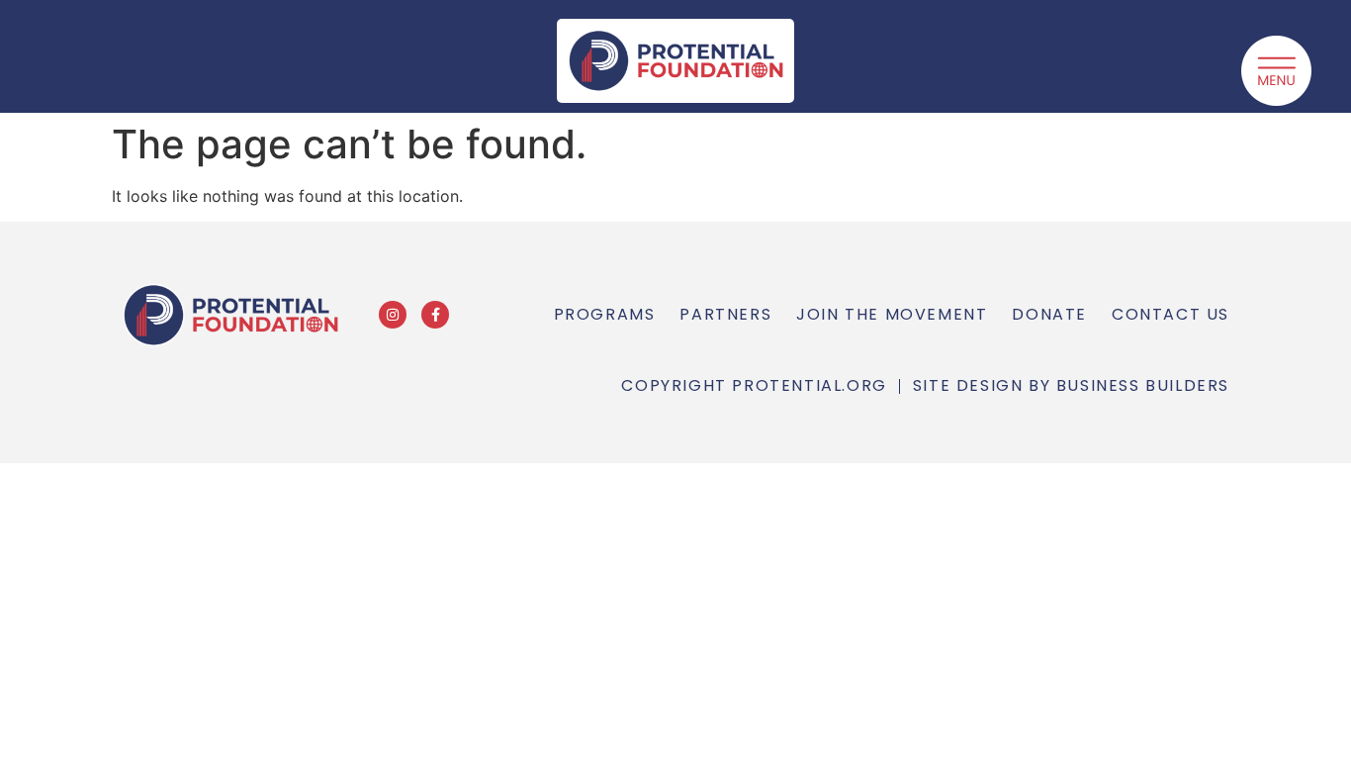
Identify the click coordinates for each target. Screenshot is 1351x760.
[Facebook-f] (435, 315)
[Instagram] (392, 315)
